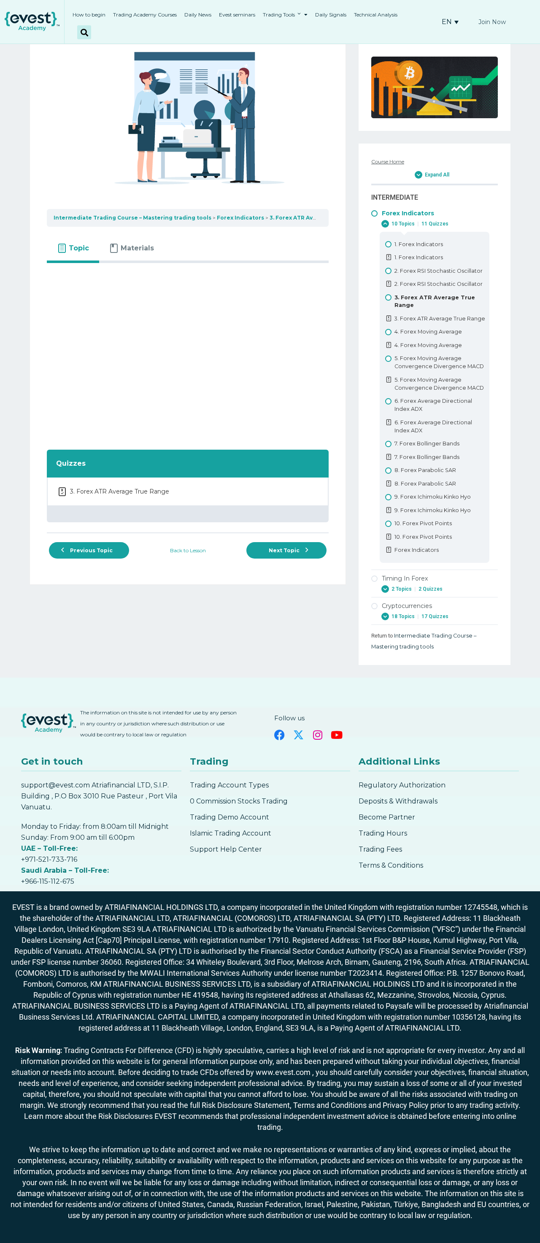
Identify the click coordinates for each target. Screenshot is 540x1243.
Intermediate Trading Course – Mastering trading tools (132, 217)
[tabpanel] (188, 351)
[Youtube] (336, 735)
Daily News (197, 14)
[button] (84, 32)
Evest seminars (237, 14)
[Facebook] (279, 735)
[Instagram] (317, 735)
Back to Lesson (188, 550)
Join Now (492, 22)
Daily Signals (330, 14)
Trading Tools (279, 14)
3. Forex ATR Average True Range (317, 217)
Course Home (387, 161)
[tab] (73, 248)
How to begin (89, 14)
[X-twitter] (298, 735)
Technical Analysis (375, 14)
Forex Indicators (240, 217)
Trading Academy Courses (145, 14)
